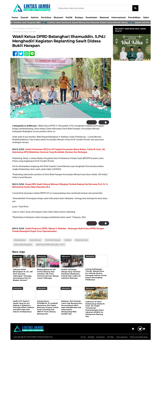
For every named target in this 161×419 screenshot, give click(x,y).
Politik (69, 17)
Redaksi (91, 337)
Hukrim (35, 17)
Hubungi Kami (122, 337)
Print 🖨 (91, 122)
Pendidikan (134, 17)
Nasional (104, 17)
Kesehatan (91, 17)
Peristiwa (46, 17)
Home (15, 17)
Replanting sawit (81, 240)
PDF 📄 (104, 122)
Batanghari (22, 28)
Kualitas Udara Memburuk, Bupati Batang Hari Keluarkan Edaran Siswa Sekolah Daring (78, 22)
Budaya (79, 17)
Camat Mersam (35, 240)
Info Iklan (110, 337)
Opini (146, 17)
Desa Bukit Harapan (53, 240)
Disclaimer (100, 337)
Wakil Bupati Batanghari (23, 245)
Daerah (24, 17)
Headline (68, 240)
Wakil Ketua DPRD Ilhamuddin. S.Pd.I (50, 245)
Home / (15, 28)
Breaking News (19, 240)
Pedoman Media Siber (139, 337)
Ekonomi (58, 17)
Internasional (118, 17)
